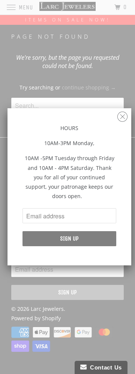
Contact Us (104, 367)
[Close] (122, 115)
